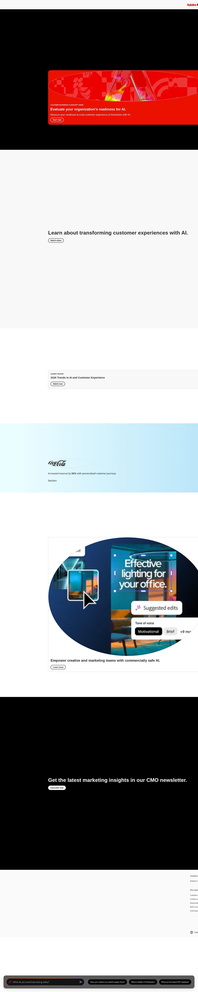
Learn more (58, 667)
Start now (57, 119)
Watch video (55, 240)
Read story (52, 480)
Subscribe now (56, 787)
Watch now (58, 383)
